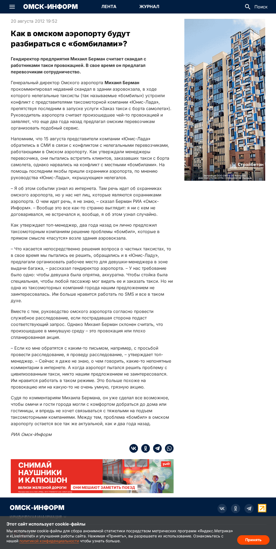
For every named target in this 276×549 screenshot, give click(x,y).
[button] (12, 6)
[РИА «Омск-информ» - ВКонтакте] (222, 508)
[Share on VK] (133, 448)
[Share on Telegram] (156, 448)
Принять (253, 539)
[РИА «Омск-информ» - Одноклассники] (235, 508)
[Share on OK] (144, 448)
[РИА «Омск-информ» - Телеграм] (249, 508)
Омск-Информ (50, 7)
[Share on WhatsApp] (168, 448)
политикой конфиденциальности (49, 540)
